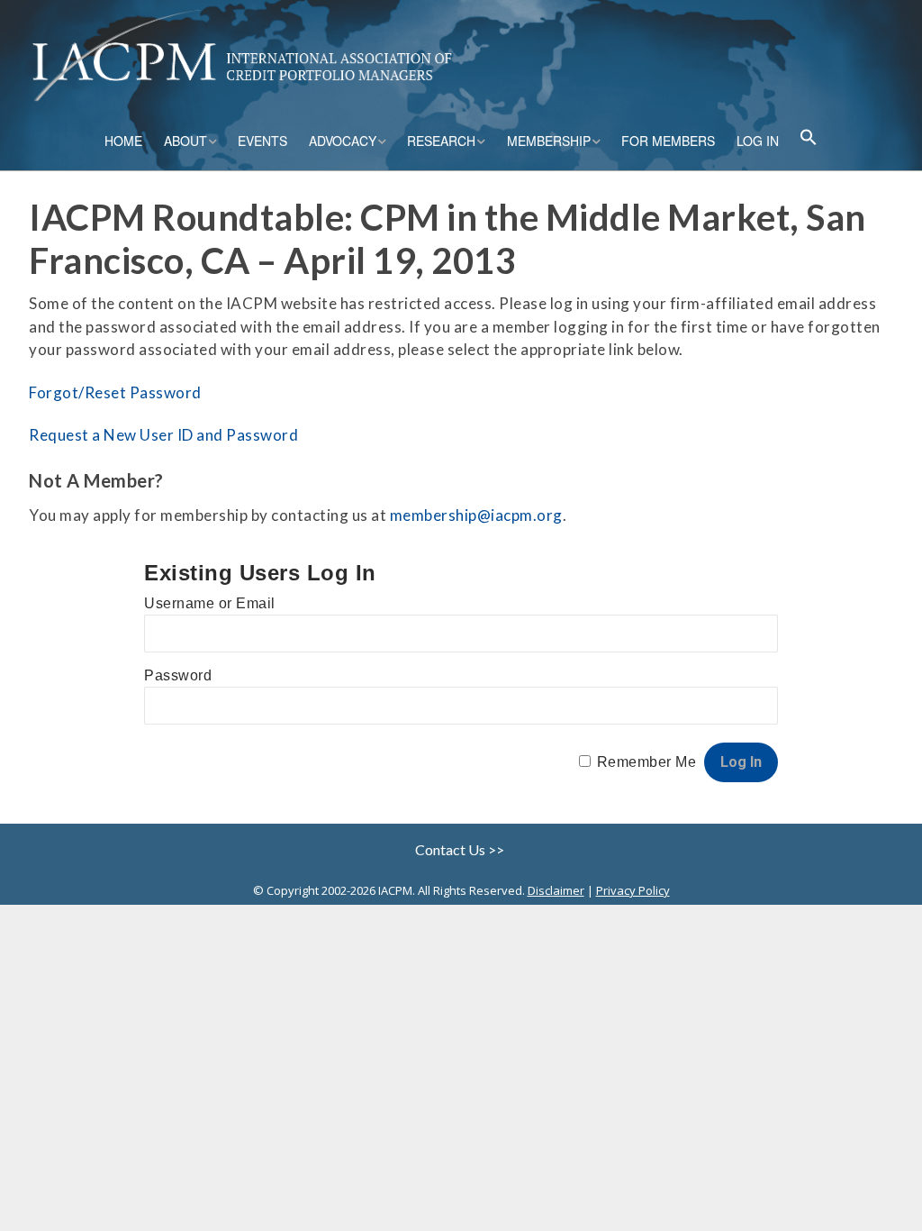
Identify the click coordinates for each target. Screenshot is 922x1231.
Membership (549, 141)
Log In (758, 141)
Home (123, 141)
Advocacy (342, 141)
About (185, 141)
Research (441, 141)
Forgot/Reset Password (115, 392)
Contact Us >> (461, 849)
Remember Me (647, 762)
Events (262, 141)
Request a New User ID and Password (163, 434)
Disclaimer (556, 890)
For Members (668, 141)
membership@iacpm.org (476, 515)
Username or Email (210, 603)
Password (178, 675)
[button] (809, 139)
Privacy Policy (633, 890)
